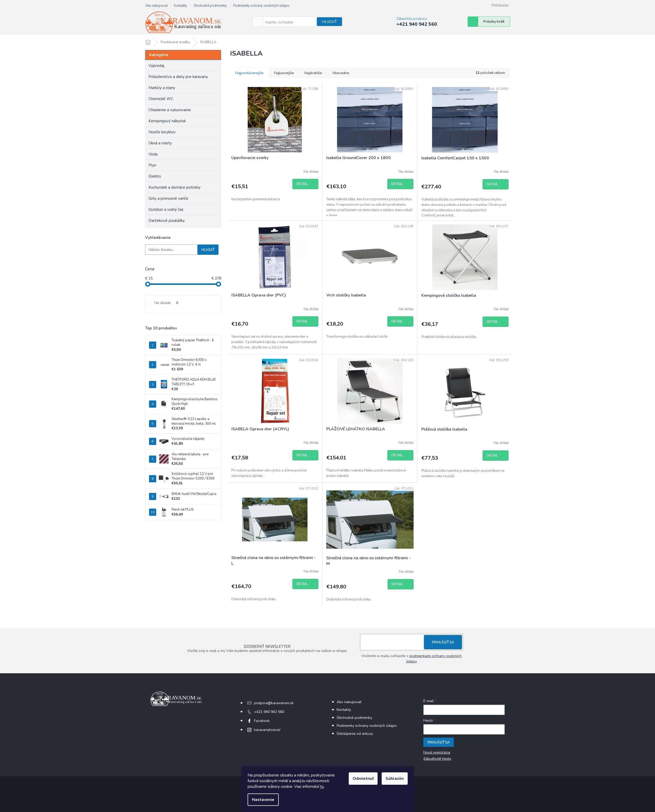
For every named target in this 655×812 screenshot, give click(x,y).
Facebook (262, 720)
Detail (302, 184)
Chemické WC (161, 98)
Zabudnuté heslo (437, 758)
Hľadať (329, 21)
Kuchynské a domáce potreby (174, 187)
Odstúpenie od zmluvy (355, 733)
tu (322, 786)
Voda (153, 154)
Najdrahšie (313, 73)
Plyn (152, 165)
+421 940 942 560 (269, 711)
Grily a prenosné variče (168, 198)
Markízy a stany (162, 87)
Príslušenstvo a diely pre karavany (178, 76)
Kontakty (180, 5)
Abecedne (341, 73)
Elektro (155, 176)
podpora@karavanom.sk (274, 703)
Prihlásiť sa (443, 642)
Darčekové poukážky (167, 220)
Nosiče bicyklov (162, 132)
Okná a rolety (160, 143)
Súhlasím (395, 778)
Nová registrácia (436, 752)
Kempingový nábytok (167, 121)
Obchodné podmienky (210, 5)
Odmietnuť (363, 778)
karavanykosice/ (267, 729)
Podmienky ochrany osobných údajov (261, 5)
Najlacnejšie (284, 73)
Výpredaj (156, 65)
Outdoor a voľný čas (166, 209)
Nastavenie (263, 799)
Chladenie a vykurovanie (170, 109)
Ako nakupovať (156, 5)
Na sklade (166, 302)
